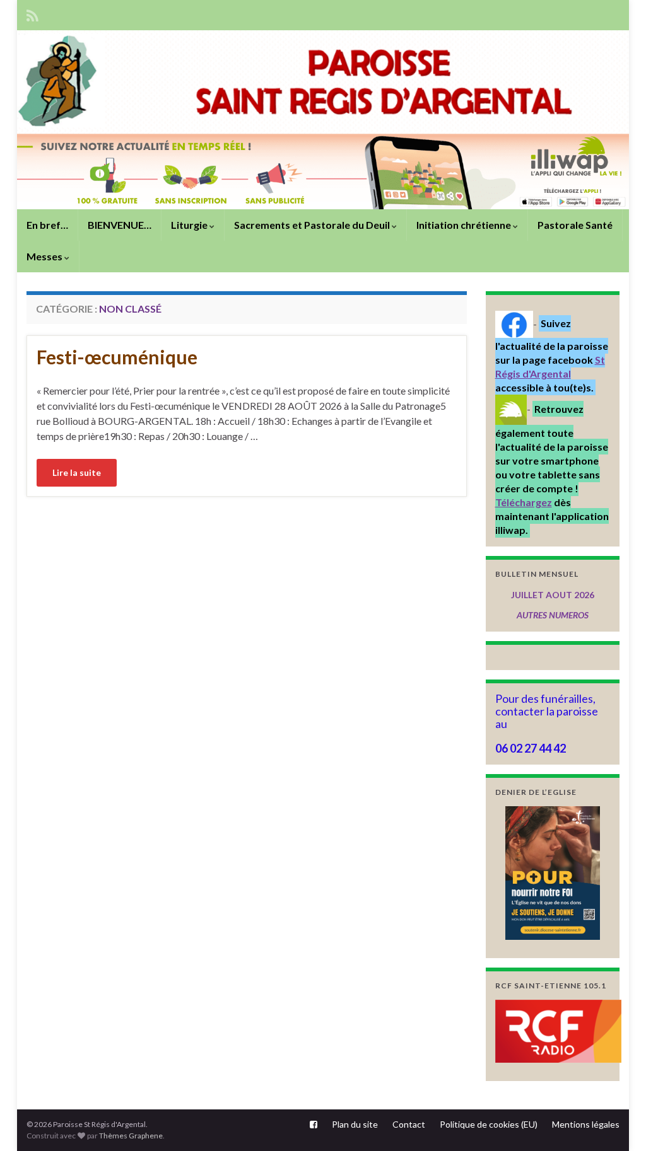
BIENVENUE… (119, 225)
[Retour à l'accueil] (323, 119)
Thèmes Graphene (131, 1135)
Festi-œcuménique (117, 356)
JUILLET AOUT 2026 (552, 594)
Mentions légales (586, 1124)
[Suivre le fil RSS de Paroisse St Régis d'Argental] (32, 13)
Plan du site (355, 1124)
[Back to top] (617, 1122)
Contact (408, 1124)
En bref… (47, 225)
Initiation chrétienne (464, 225)
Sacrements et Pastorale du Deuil (313, 225)
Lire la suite (76, 472)
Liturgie (190, 225)
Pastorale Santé (575, 225)
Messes (45, 256)
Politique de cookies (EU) (488, 1124)
